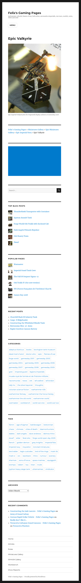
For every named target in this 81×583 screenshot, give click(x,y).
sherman (13, 460)
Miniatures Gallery (15, 554)
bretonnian (48, 425)
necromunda (14, 381)
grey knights (37, 443)
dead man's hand (16, 354)
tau (27, 465)
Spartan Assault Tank (23, 218)
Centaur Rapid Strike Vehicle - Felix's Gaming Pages (32, 517)
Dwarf (16, 242)
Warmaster (18, 264)
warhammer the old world (20, 398)
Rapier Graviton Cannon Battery (23, 329)
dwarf (11, 438)
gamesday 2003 (43, 359)
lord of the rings (41, 451)
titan (33, 465)
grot (11, 372)
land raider (13, 451)
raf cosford (39, 381)
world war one (39, 403)
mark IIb (54, 451)
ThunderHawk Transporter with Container (31, 211)
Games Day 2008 (21, 295)
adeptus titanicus (16, 350)
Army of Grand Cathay (19, 514)
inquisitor (27, 447)
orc (19, 456)
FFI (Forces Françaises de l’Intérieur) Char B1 (32, 289)
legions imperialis (37, 372)
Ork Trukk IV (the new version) (27, 283)
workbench (25, 403)
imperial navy (14, 447)
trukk (39, 465)
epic (40, 354)
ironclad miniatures (41, 447)
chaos (11, 429)
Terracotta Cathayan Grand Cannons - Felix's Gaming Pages (35, 523)
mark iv (12, 456)
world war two (53, 403)
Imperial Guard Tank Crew (25, 270)
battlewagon (35, 425)
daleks (11, 434)
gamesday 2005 (32, 363)
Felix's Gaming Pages (24, 13)
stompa (12, 465)
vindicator (49, 469)
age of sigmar (22, 425)
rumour (43, 456)
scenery (52, 456)
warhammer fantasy (17, 394)
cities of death (32, 429)
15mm (11, 425)
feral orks (26, 438)
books (28, 350)
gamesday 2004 (16, 363)
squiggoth (51, 460)
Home (10, 539)
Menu (13, 25)
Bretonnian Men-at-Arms (21, 326)
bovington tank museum (44, 350)
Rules (10, 549)
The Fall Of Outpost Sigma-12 (26, 276)
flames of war (49, 354)
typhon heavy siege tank (19, 469)
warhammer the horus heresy (41, 394)
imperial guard (21, 372)
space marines (39, 460)
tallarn (20, 465)
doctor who (31, 354)
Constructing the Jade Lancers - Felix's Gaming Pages (32, 511)
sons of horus (24, 460)
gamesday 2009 (48, 367)
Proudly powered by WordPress (34, 577)
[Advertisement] (35, 161)
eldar (18, 438)
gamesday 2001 (27, 359)
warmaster (13, 403)
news (24, 381)
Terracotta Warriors (21, 526)
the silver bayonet (25, 385)
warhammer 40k (38, 390)
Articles (11, 544)
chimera (19, 429)
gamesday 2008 (31, 367)
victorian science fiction (19, 390)
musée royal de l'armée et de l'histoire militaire (28, 376)
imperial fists (50, 443)
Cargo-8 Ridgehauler (19, 320)
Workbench (13, 565)
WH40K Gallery (14, 560)
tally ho (12, 385)
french (11, 443)
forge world (14, 359)
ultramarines (37, 469)
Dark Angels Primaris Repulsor (26, 230)
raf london (50, 381)
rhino (35, 456)
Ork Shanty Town (21, 236)
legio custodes (26, 451)
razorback (27, 456)
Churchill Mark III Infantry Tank (23, 317)
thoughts (39, 385)
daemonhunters (47, 429)
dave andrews (35, 434)
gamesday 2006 (48, 363)
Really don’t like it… (18, 520)
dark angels (22, 434)
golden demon (23, 443)
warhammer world (41, 398)
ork (30, 381)
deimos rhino (49, 434)
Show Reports (14, 570)
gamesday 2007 (15, 367)
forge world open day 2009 (44, 438)
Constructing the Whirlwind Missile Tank (27, 323)
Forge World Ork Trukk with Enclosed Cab (31, 224)
